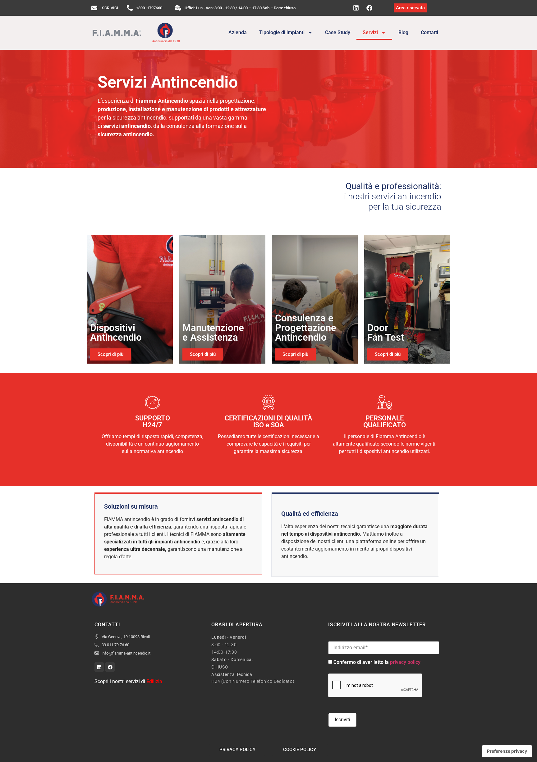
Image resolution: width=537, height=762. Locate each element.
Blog (403, 32)
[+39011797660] (130, 8)
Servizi (370, 32)
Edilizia (154, 681)
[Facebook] (369, 8)
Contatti (429, 32)
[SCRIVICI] (94, 8)
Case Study (337, 32)
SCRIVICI (110, 8)
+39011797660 (149, 8)
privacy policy (405, 662)
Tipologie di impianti (282, 32)
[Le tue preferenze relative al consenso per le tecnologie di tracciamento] (507, 751)
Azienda (237, 32)
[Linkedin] (356, 8)
